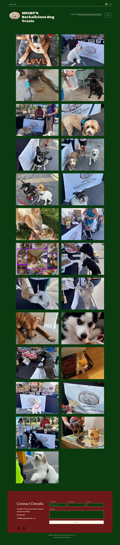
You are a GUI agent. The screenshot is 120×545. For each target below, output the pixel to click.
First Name (53, 501)
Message (52, 509)
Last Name (71, 501)
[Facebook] (97, 4)
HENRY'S (30, 13)
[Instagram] (100, 4)
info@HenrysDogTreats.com (26, 518)
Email (88, 501)
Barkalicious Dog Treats (38, 18)
